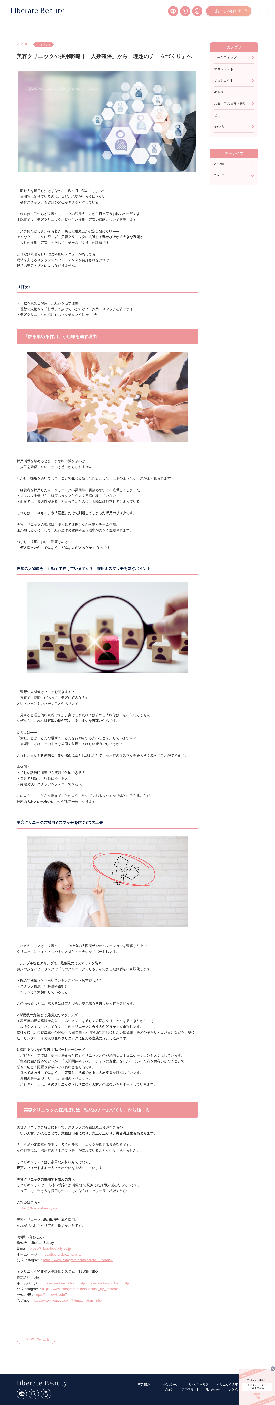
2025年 (219, 175)
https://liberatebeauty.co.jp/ (61, 1254)
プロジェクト (223, 80)
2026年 (219, 164)
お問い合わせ (228, 11)
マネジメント (43, 44)
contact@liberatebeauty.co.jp (38, 1208)
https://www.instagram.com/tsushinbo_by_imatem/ (80, 1289)
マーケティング (225, 57)
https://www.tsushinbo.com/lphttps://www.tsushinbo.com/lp (85, 1283)
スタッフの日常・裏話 (230, 103)
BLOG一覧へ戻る (37, 1339)
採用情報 (187, 1389)
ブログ (168, 1389)
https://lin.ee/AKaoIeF (50, 1295)
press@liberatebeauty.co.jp (50, 1249)
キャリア (220, 92)
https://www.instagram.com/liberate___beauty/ (78, 1260)
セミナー (220, 115)
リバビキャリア (198, 1384)
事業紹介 (144, 1384)
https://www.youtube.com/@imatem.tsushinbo (67, 1300)
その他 (219, 126)
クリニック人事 (227, 1384)
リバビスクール (168, 1384)
